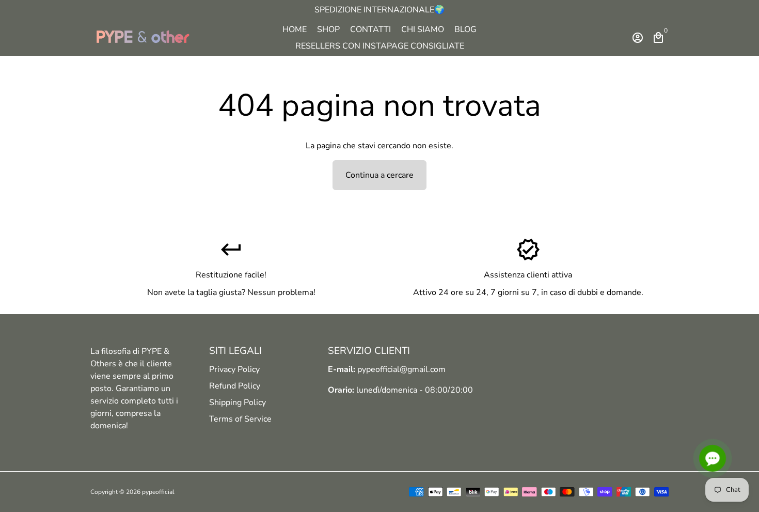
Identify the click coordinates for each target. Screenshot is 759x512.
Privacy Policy (234, 369)
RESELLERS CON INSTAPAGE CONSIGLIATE (379, 46)
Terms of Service (240, 419)
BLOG (465, 29)
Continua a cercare (379, 175)
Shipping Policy (237, 402)
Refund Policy (234, 386)
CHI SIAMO (422, 29)
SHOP (328, 29)
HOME (294, 29)
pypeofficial (158, 492)
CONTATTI (370, 29)
